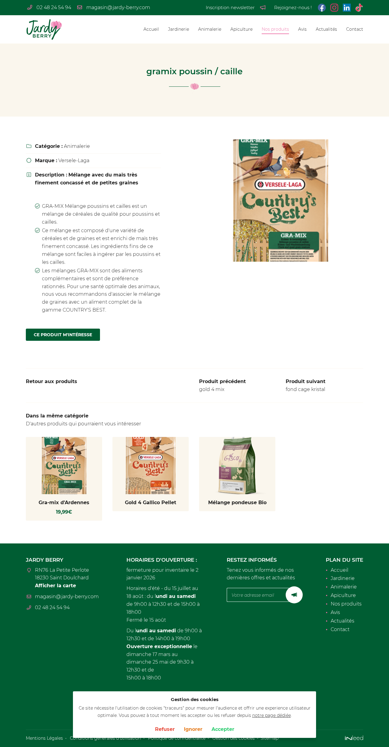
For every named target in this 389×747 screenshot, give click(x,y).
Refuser (165, 729)
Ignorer (193, 729)
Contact (354, 29)
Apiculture (241, 29)
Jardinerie (178, 29)
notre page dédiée (271, 715)
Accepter (223, 729)
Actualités (326, 29)
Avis (302, 29)
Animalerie (209, 29)
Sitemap (269, 738)
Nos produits (275, 29)
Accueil (151, 29)
